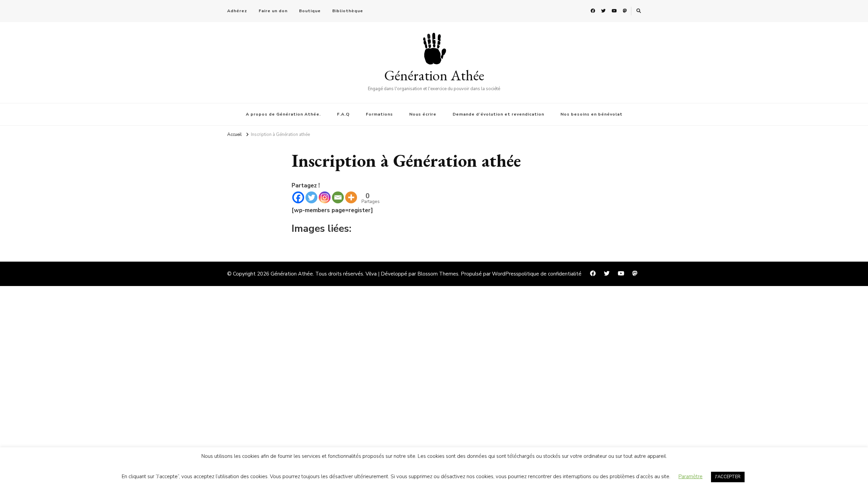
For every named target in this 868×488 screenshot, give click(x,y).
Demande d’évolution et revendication (498, 114)
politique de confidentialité (549, 273)
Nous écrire (422, 114)
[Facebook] (298, 197)
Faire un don (273, 11)
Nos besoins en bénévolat (591, 114)
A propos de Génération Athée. (283, 114)
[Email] (338, 197)
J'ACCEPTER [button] (728, 477)
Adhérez (237, 11)
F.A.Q (343, 114)
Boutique (310, 11)
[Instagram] (325, 197)
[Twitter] (311, 197)
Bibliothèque (347, 11)
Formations (379, 114)
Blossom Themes (437, 273)
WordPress (505, 273)
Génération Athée (434, 75)
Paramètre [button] (690, 476)
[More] (351, 197)
